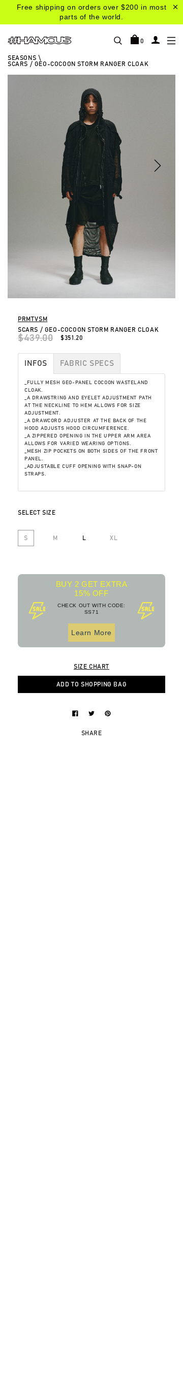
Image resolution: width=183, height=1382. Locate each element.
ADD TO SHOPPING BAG (91, 684)
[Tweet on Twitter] (92, 713)
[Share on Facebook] (76, 713)
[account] (155, 40)
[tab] (36, 363)
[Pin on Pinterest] (108, 713)
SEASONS (22, 58)
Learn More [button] (91, 633)
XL (113, 538)
